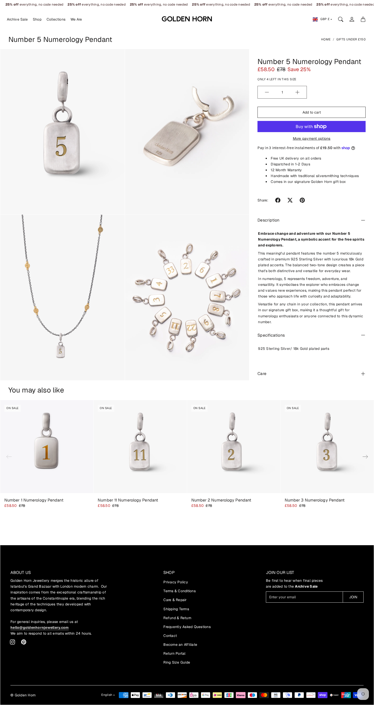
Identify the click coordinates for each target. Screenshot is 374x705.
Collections (56, 19)
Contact (170, 635)
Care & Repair (174, 600)
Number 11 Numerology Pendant (128, 500)
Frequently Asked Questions (187, 626)
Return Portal (174, 653)
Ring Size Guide (176, 662)
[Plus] (297, 92)
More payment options (311, 138)
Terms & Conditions (179, 591)
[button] (277, 200)
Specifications (270, 335)
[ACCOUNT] (351, 19)
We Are (76, 19)
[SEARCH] (340, 19)
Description (268, 220)
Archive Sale (17, 19)
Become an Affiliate (180, 644)
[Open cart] (363, 19)
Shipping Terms (176, 609)
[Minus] (267, 92)
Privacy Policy (175, 582)
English (106, 695)
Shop (37, 19)
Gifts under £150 (351, 39)
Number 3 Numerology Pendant (315, 500)
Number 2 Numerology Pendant (221, 500)
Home (326, 39)
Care (261, 373)
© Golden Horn (23, 695)
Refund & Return (177, 618)
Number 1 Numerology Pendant (33, 500)
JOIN (353, 597)
